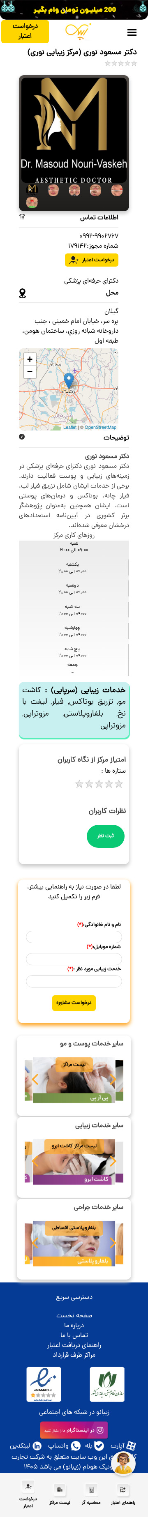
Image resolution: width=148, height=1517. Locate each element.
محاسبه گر (91, 1502)
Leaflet (69, 427)
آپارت (118, 1446)
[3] (72, 190)
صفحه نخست (74, 1316)
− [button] (29, 371)
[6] (29, 202)
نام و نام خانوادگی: (99, 925)
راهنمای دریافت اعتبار (74, 1346)
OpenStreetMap (100, 427)
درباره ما (74, 1326)
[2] (51, 190)
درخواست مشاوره (74, 1003)
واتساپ (58, 1446)
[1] (29, 190)
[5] (114, 190)
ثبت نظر (105, 836)
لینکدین (20, 1446)
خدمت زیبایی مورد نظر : (94, 969)
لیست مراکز (74, 1065)
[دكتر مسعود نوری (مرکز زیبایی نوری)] (74, 130)
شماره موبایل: (104, 947)
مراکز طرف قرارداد (74, 1355)
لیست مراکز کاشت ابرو (74, 1146)
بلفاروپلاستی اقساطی (74, 1228)
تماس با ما (74, 1336)
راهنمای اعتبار (123, 1502)
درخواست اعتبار (25, 31)
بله (88, 1446)
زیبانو (102, 1413)
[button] (34, 1082)
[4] (93, 190)
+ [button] (29, 359)
